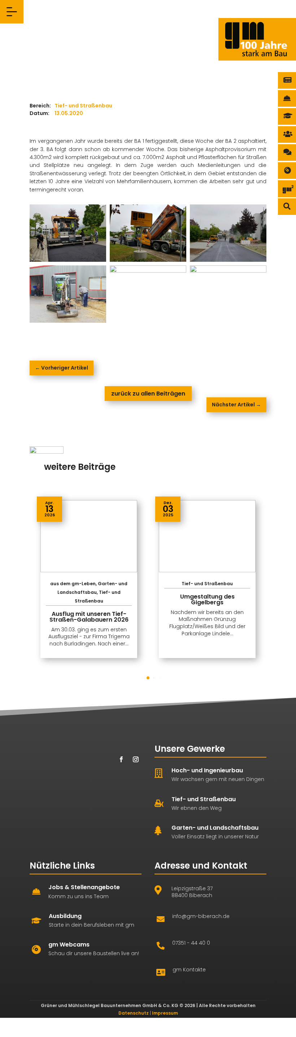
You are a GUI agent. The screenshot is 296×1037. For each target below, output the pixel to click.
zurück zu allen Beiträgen (148, 393)
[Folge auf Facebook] (121, 759)
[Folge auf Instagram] (136, 759)
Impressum (165, 1013)
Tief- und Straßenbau (203, 799)
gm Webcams (69, 944)
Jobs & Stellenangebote (84, 887)
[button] (257, 579)
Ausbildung (65, 916)
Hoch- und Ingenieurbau (207, 770)
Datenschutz (133, 1013)
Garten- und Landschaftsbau (214, 828)
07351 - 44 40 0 (191, 942)
